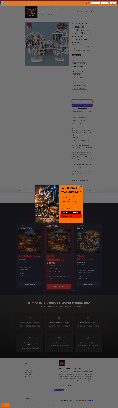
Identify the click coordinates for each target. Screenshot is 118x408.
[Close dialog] (81, 186)
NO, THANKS (71, 220)
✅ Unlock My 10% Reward (71, 212)
